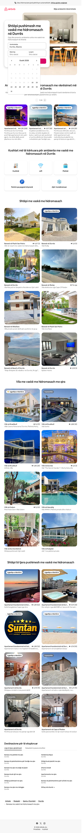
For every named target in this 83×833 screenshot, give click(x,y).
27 (24, 87)
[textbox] (17, 54)
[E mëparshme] (36, 100)
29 (32, 87)
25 (16, 87)
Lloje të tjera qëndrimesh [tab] (13, 748)
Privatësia (37, 829)
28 (28, 87)
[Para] (44, 100)
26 (20, 87)
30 (37, 87)
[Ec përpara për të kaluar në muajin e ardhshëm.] (36, 60)
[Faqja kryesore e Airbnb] (9, 9)
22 (32, 83)
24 (11, 87)
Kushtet (45, 829)
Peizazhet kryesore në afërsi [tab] (35, 748)
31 (11, 91)
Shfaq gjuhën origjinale (59, 3)
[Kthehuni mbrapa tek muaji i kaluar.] (11, 60)
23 (37, 83)
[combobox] (27, 47)
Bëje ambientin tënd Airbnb (65, 9)
